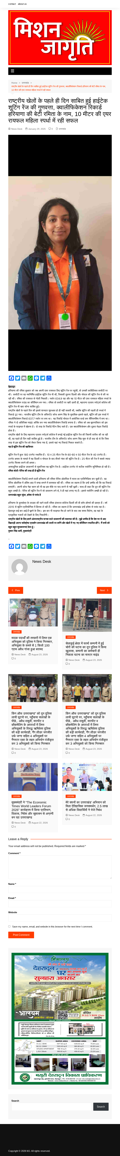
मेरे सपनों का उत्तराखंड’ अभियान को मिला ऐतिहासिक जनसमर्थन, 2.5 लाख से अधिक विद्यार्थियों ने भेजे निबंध (87, 806)
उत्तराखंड (62, 129)
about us (22, 4)
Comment (14, 853)
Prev (17, 590)
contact (12, 4)
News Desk (16, 129)
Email (12, 898)
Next (102, 590)
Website (12, 912)
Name (12, 884)
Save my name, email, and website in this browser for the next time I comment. (52, 926)
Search (15, 1100)
